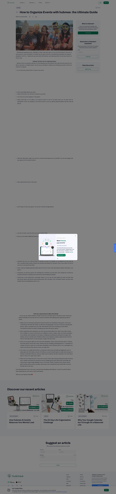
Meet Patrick (60, 255)
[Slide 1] (57, 258)
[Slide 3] (58, 258)
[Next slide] (75, 247)
